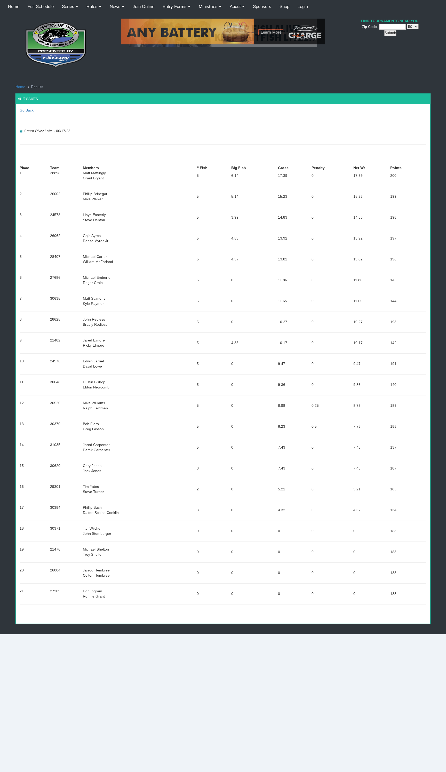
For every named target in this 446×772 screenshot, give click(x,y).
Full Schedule (41, 6)
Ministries (209, 6)
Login (303, 6)
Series (69, 6)
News (116, 6)
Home (13, 6)
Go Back (27, 110)
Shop (284, 6)
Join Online (143, 6)
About (236, 6)
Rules (92, 6)
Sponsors (262, 6)
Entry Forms (175, 6)
